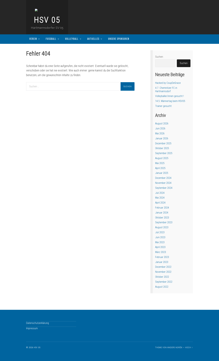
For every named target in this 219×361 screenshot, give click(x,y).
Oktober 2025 (162, 148)
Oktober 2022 (162, 276)
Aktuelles (93, 39)
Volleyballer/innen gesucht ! (169, 96)
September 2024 (163, 187)
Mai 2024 (159, 197)
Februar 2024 (162, 207)
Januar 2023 (161, 262)
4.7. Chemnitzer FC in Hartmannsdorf (166, 89)
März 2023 (160, 252)
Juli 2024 (159, 192)
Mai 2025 (159, 163)
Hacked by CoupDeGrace (168, 82)
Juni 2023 (160, 237)
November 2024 (163, 182)
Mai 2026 (159, 133)
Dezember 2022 (163, 266)
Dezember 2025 (163, 143)
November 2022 (163, 271)
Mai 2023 (159, 242)
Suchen (159, 56)
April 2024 (160, 202)
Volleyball (71, 39)
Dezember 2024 (163, 177)
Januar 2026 (161, 138)
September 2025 (163, 153)
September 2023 (163, 222)
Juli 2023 (159, 232)
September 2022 (163, 281)
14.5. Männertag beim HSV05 (170, 101)
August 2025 (161, 158)
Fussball (51, 39)
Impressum (32, 328)
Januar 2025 (161, 172)
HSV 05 (47, 20)
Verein (33, 39)
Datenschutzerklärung (37, 323)
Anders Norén (174, 347)
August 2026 (161, 123)
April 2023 (160, 247)
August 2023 (161, 227)
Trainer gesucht (163, 106)
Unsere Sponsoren (118, 39)
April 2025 (160, 168)
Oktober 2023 (162, 217)
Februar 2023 (162, 257)
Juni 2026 (160, 128)
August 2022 (161, 286)
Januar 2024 (161, 212)
